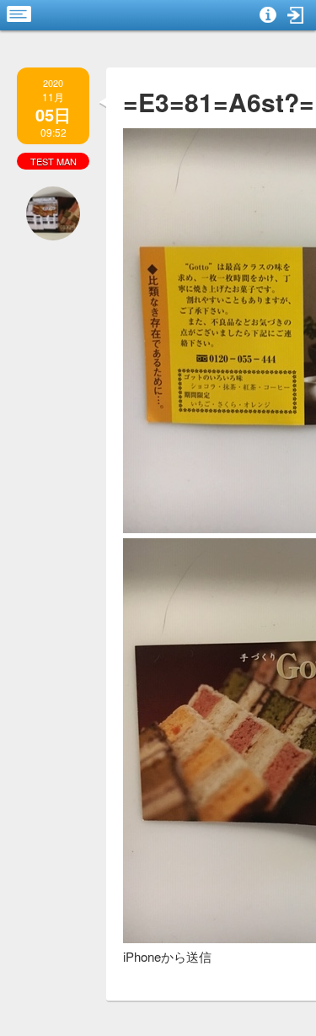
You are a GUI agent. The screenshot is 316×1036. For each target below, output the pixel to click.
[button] (295, 15)
